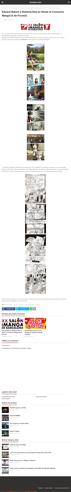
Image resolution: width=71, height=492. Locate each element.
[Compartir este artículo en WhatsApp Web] (31, 308)
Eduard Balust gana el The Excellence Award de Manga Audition (34, 332)
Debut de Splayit (14, 431)
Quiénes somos (49, 488)
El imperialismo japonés (8, 396)
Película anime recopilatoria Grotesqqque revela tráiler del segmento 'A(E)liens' (32, 468)
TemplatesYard (11, 491)
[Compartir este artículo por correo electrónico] (34, 308)
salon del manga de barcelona (13, 8)
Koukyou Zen (35, 2)
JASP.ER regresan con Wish (18, 407)
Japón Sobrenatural (41, 396)
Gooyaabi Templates (31, 491)
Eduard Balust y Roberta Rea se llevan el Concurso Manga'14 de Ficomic (12, 332)
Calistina (5, 19)
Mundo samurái (6, 398)
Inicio (3, 8)
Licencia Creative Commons (62, 488)
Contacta (40, 488)
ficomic (15, 304)
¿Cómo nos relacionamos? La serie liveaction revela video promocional (30, 452)
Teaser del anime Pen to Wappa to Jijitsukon (22, 460)
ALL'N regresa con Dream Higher (19, 423)
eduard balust (9, 304)
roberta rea (21, 304)
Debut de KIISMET (15, 415)
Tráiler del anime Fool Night (18, 444)
